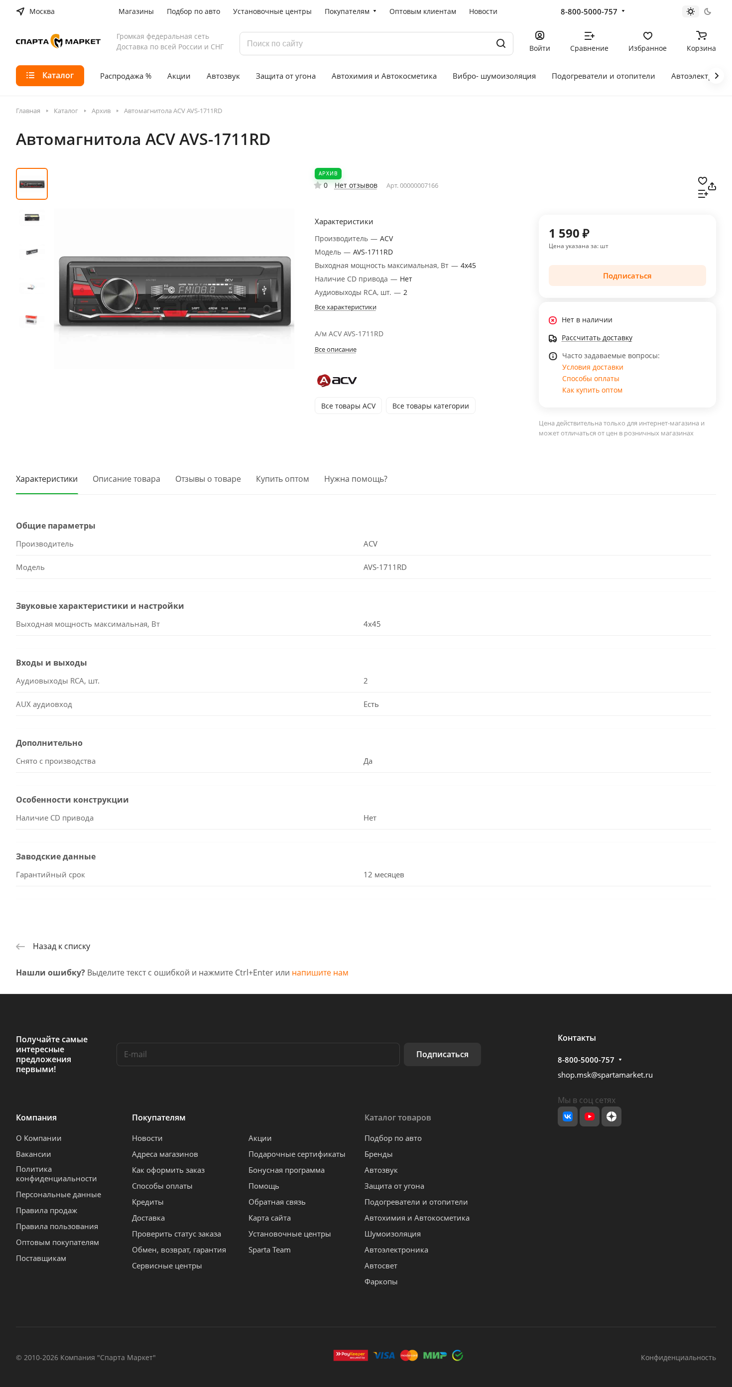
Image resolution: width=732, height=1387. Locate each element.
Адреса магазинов (165, 1154)
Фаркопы (381, 1281)
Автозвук (381, 1170)
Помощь (263, 1186)
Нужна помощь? (355, 478)
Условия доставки (592, 367)
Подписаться (442, 1054)
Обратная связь (277, 1202)
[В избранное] (702, 179)
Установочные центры (289, 1234)
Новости (147, 1138)
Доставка (148, 1218)
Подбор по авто (393, 1138)
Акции (260, 1138)
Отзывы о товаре (208, 478)
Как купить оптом (592, 390)
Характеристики (47, 478)
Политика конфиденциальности (56, 1173)
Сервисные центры (167, 1265)
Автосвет (381, 1265)
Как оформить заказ (168, 1170)
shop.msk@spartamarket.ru (605, 1075)
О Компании (39, 1138)
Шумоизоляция (393, 1234)
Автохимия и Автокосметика (417, 1218)
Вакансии (33, 1154)
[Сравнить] (703, 192)
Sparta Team (269, 1249)
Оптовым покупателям (57, 1242)
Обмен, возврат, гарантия (179, 1249)
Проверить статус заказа (176, 1234)
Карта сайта (269, 1218)
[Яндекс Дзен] (611, 1116)
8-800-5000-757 (589, 11)
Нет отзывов (356, 185)
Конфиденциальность (678, 1357)
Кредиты (148, 1202)
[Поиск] (500, 43)
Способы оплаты (590, 378)
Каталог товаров (398, 1117)
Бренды (379, 1154)
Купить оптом (282, 478)
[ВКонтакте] (568, 1116)
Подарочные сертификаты (297, 1154)
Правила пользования (57, 1226)
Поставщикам (41, 1258)
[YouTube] (590, 1116)
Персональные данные (58, 1194)
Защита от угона (394, 1186)
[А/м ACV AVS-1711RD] (174, 289)
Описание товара (126, 478)
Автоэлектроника (396, 1249)
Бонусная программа (286, 1170)
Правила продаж (46, 1210)
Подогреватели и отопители (416, 1202)
